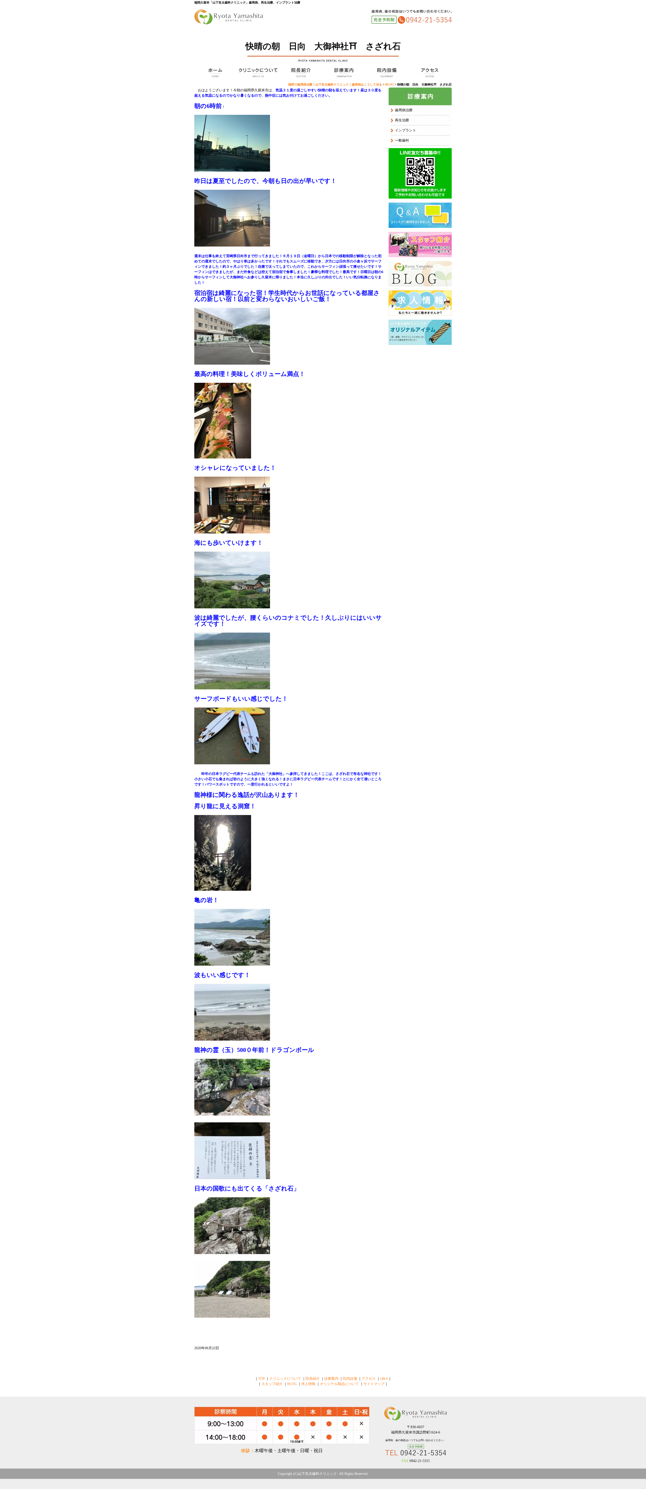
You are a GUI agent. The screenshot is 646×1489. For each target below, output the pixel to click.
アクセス (429, 73)
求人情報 (308, 1384)
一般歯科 (402, 140)
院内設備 (386, 73)
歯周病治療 (404, 110)
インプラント (405, 130)
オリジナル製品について (339, 1384)
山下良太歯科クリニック (317, 1474)
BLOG (292, 1384)
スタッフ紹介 (272, 1384)
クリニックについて (257, 73)
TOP (214, 73)
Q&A (384, 1378)
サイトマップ (374, 1384)
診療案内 (343, 73)
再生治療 (402, 120)
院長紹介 (300, 73)
